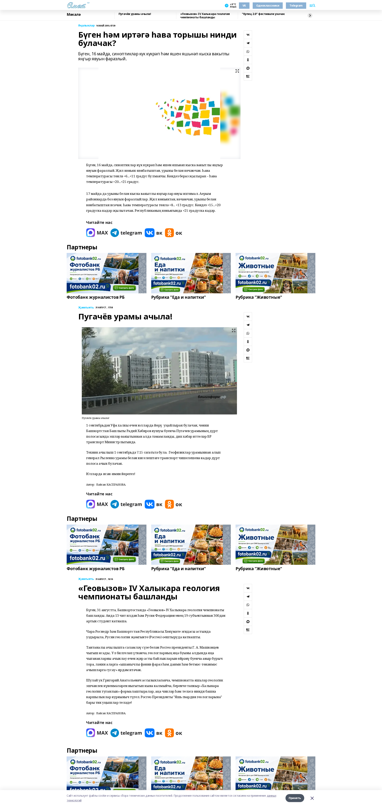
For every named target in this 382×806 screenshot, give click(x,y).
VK (244, 5)
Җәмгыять (86, 307)
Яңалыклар (86, 25)
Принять (295, 798)
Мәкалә (74, 14)
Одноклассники (267, 5)
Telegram (296, 5)
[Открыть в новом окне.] (97, 232)
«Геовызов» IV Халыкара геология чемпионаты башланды (205, 15)
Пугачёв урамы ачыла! (135, 14)
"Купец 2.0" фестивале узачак (263, 14)
